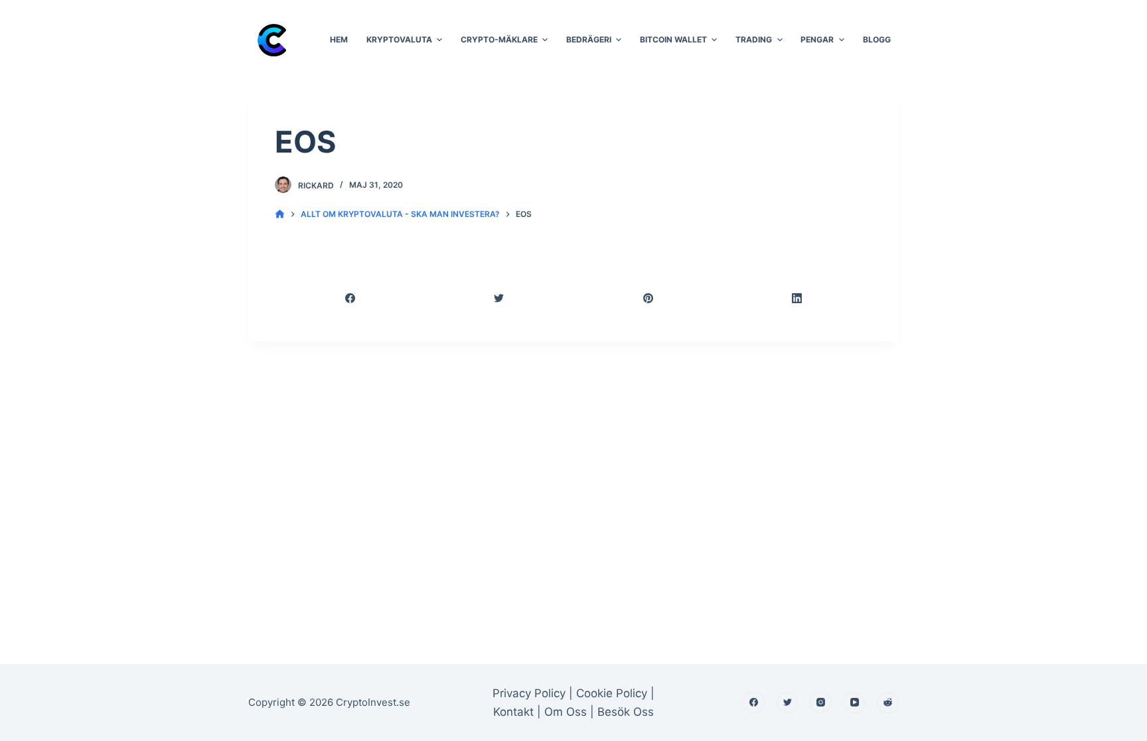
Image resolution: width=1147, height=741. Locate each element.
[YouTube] (855, 703)
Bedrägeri (588, 39)
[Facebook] (350, 298)
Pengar (817, 39)
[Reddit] (888, 703)
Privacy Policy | (533, 693)
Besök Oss (625, 711)
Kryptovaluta (399, 39)
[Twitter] (500, 298)
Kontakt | (518, 711)
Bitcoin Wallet (673, 39)
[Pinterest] (649, 298)
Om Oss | (569, 711)
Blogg (877, 39)
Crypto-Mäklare (499, 39)
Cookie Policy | (615, 693)
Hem (339, 39)
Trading (753, 39)
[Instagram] (821, 703)
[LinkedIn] (798, 298)
